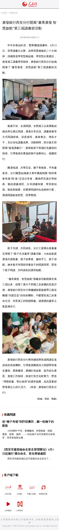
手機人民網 (31, 494)
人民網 (3, 13)
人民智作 (19, 511)
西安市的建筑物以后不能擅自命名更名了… (29, 458)
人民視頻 (7, 511)
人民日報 (7, 494)
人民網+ (19, 494)
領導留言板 (43, 494)
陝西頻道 (14, 13)
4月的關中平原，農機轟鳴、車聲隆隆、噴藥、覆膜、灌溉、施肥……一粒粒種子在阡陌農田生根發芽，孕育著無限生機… (28, 434)
